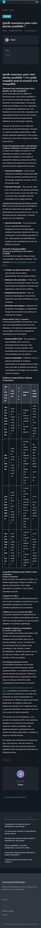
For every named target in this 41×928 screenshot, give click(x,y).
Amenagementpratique (13, 881)
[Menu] (37, 2)
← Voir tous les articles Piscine (14, 797)
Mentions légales (8, 911)
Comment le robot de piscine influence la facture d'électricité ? (20, 853)
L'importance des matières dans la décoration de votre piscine (17, 825)
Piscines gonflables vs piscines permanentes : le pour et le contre (17, 846)
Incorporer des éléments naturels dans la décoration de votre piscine (20, 839)
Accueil (5, 10)
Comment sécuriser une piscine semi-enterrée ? (19, 860)
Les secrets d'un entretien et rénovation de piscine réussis (20, 832)
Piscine (11, 10)
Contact (5, 915)
